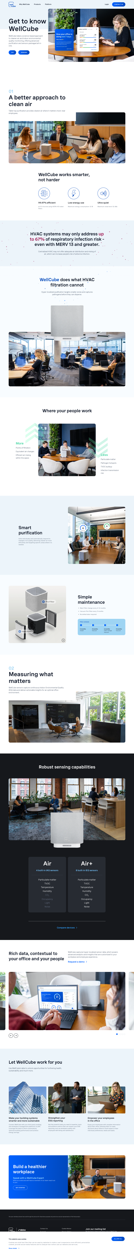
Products (37, 4)
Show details (13, 1248)
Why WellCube (24, 4)
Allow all (118, 1239)
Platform (48, 4)
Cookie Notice (66, 1228)
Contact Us (44, 1228)
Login (107, 4)
